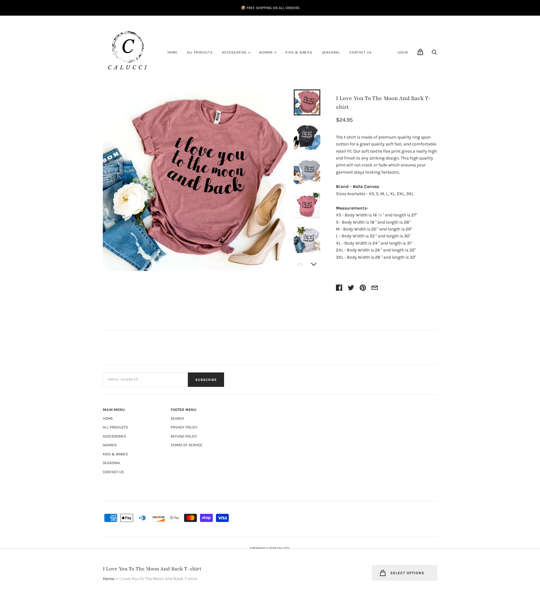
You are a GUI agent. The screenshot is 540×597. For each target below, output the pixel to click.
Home (173, 52)
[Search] (434, 54)
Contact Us (360, 52)
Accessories (234, 52)
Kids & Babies (298, 52)
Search (177, 418)
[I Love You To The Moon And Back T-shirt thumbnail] (307, 102)
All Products (200, 52)
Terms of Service (186, 445)
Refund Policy (184, 436)
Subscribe (206, 380)
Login (403, 52)
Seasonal (331, 52)
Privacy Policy (184, 427)
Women (266, 52)
